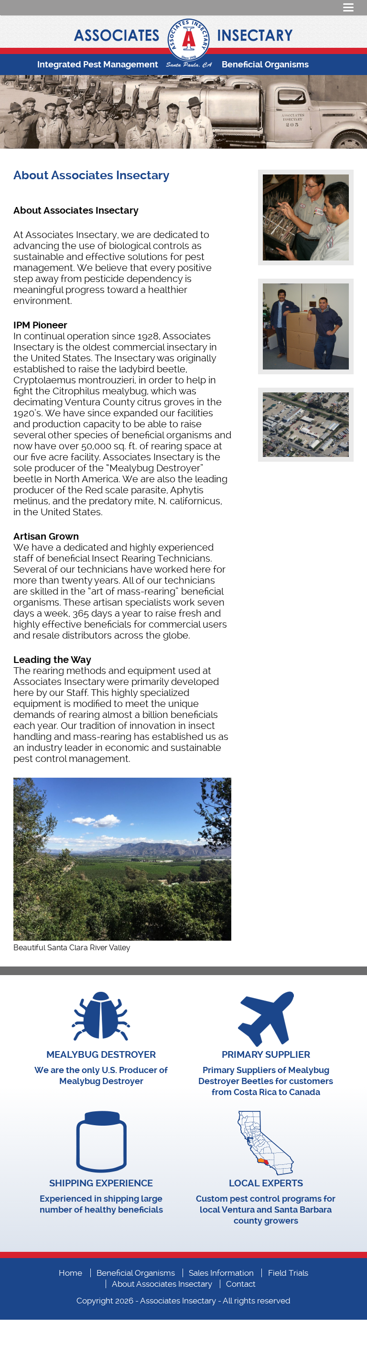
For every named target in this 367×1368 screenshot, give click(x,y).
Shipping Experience (101, 1183)
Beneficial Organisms (265, 64)
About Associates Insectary (162, 1284)
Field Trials (288, 1273)
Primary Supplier (266, 1054)
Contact (241, 1284)
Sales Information (221, 1273)
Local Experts (266, 1183)
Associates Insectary (178, 1300)
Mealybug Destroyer (101, 1054)
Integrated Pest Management (97, 64)
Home (70, 1273)
